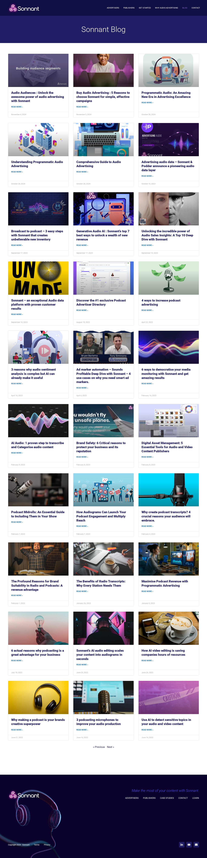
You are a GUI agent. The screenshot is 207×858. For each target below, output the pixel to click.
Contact (196, 8)
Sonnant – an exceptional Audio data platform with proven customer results (37, 305)
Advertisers (113, 8)
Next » (110, 746)
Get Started (145, 8)
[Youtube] (189, 844)
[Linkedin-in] (181, 844)
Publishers (129, 8)
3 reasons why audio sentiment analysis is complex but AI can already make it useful (33, 374)
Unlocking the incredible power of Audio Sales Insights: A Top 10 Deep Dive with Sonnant (167, 235)
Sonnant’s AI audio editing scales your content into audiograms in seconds (100, 655)
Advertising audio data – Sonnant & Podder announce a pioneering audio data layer (168, 166)
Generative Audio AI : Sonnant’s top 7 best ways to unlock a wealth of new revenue (102, 235)
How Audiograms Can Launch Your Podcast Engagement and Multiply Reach (101, 516)
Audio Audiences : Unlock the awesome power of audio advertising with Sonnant (37, 97)
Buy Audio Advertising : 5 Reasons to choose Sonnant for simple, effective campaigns (103, 97)
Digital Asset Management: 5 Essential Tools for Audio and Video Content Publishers (167, 447)
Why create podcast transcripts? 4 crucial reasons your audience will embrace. (166, 516)
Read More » (17, 107)
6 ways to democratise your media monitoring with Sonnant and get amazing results (166, 374)
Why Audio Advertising (166, 8)
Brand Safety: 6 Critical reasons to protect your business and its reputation (101, 447)
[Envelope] (196, 844)
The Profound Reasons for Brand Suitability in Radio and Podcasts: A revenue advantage (37, 585)
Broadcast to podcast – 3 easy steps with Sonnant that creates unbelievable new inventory (37, 235)
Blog (184, 8)
